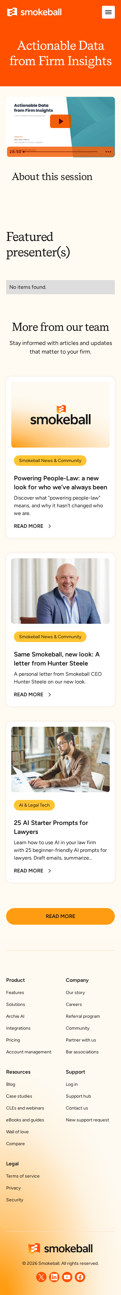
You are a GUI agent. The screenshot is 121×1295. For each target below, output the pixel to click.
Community (77, 1028)
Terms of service (23, 1176)
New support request (87, 1120)
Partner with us (81, 1040)
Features (15, 992)
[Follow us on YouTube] (67, 1277)
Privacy (13, 1188)
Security (14, 1200)
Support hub (78, 1096)
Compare (15, 1143)
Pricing (13, 1040)
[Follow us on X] (41, 1277)
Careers (74, 1004)
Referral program (83, 1016)
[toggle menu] (108, 12)
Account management (28, 1052)
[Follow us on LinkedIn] (54, 1277)
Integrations (18, 1028)
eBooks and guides (25, 1120)
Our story (75, 992)
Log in (72, 1084)
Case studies (19, 1096)
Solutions (15, 1004)
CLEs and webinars (25, 1108)
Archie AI (15, 1016)
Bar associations (82, 1052)
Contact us (77, 1108)
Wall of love (17, 1132)
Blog (10, 1084)
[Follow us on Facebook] (80, 1277)
